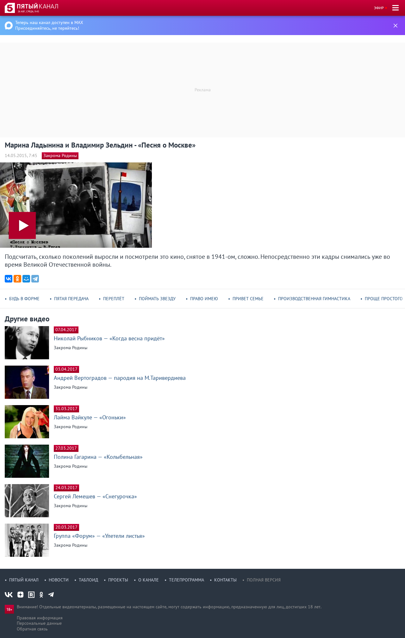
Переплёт (113, 298)
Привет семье (248, 298)
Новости (59, 580)
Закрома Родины (60, 155)
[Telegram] (35, 279)
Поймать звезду (157, 298)
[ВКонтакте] (8, 279)
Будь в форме (24, 298)
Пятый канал (24, 580)
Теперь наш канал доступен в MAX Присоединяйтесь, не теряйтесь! (49, 25)
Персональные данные (39, 623)
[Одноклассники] (17, 279)
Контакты (225, 580)
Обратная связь (32, 629)
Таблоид (88, 580)
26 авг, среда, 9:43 (28, 11)
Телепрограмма (186, 580)
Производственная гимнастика (314, 298)
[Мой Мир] (26, 279)
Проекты (118, 580)
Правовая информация (40, 618)
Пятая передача (71, 298)
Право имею (204, 298)
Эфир (379, 7)
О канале (148, 580)
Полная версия (264, 580)
